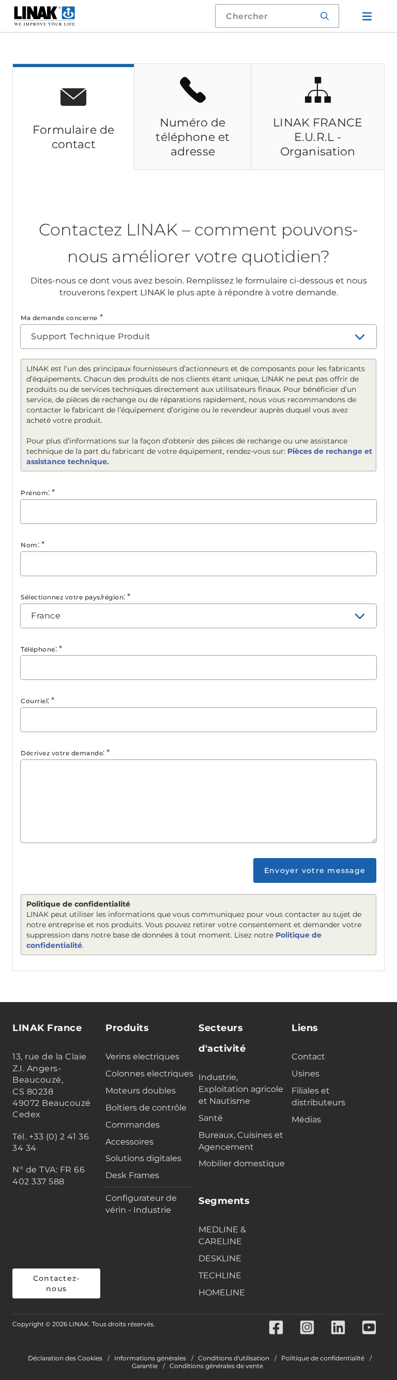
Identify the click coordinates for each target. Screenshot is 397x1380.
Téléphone (38, 649)
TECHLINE (219, 1275)
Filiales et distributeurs (318, 1096)
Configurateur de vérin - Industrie (141, 1204)
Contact (308, 1056)
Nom (29, 545)
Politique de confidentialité (322, 1358)
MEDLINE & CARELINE (222, 1235)
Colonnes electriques (149, 1073)
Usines (305, 1073)
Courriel (34, 701)
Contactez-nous (56, 1283)
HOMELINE (221, 1292)
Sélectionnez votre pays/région (72, 597)
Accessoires (129, 1142)
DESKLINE (219, 1258)
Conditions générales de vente (216, 1366)
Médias (306, 1119)
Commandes (132, 1125)
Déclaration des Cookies (65, 1358)
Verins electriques (142, 1056)
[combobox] (198, 336)
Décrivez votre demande (62, 753)
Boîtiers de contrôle (146, 1108)
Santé (210, 1118)
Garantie (145, 1366)
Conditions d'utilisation (233, 1358)
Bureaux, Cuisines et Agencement (240, 1141)
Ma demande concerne (59, 318)
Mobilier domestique (241, 1163)
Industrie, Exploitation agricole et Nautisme (240, 1089)
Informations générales (150, 1358)
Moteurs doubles (140, 1091)
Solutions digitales (143, 1158)
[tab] (73, 116)
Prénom (34, 493)
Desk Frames (132, 1175)
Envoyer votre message (314, 870)
